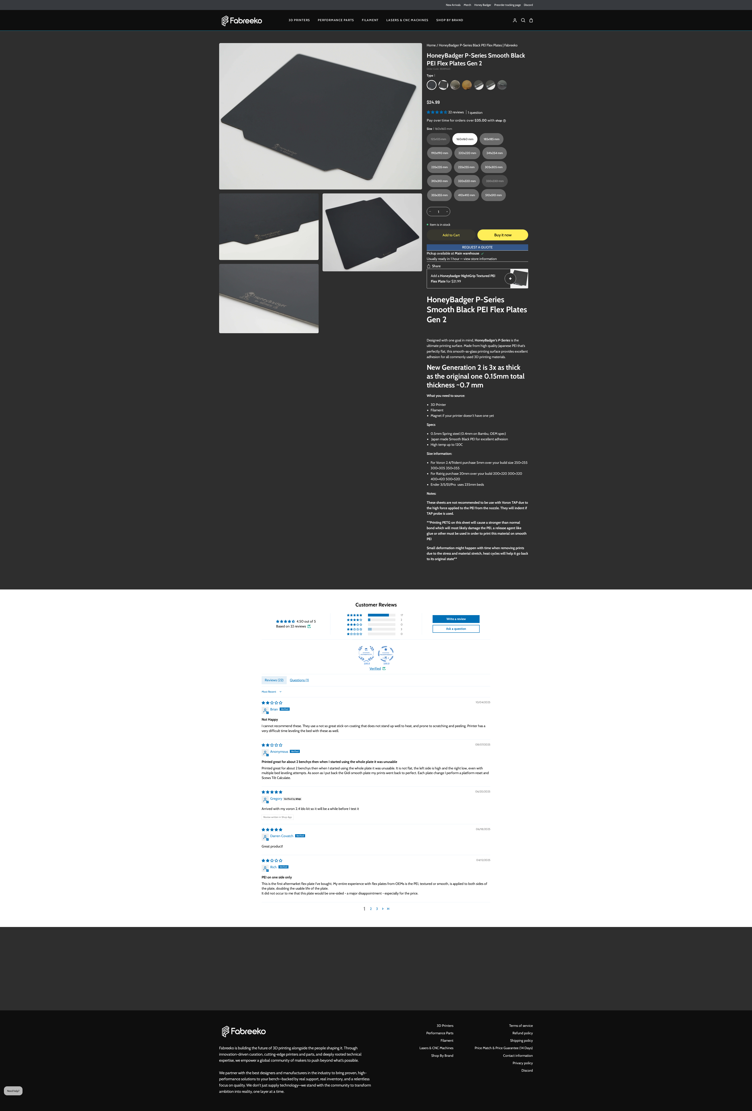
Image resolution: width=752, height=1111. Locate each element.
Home (431, 45)
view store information (480, 259)
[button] (437, 112)
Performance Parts (439, 1033)
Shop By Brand (442, 1055)
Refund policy (522, 1033)
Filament (447, 1040)
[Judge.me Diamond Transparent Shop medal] (386, 654)
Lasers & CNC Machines (436, 1048)
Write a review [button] (456, 619)
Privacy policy (523, 1063)
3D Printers (445, 1025)
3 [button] (377, 909)
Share (436, 266)
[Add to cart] (510, 278)
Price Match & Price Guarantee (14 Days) (504, 1048)
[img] (272, 703)
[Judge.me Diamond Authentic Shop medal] (366, 654)
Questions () (299, 680)
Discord (527, 1070)
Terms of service (521, 1025)
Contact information (518, 1055)
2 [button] (371, 909)
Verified (375, 668)
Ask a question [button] (456, 629)
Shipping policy (521, 1040)
